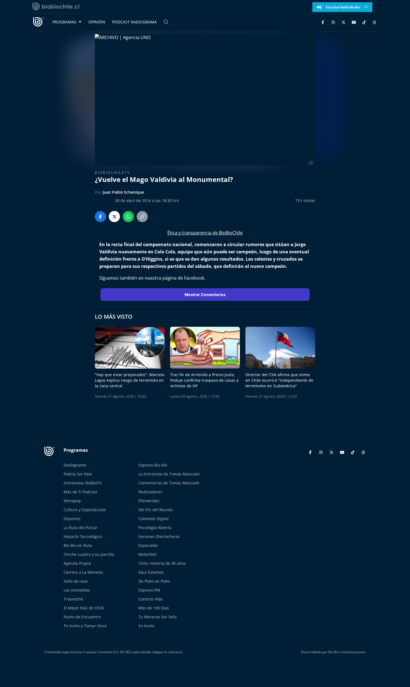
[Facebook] (322, 22)
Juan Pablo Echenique (123, 192)
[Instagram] (333, 22)
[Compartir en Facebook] (100, 216)
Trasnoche (73, 599)
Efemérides (149, 500)
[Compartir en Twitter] (114, 216)
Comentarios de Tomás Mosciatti (168, 483)
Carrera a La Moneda (83, 572)
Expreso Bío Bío (152, 465)
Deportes (72, 518)
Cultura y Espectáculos (85, 509)
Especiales (148, 545)
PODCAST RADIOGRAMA (134, 22)
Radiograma (75, 465)
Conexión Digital (153, 518)
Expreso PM (149, 590)
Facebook (194, 278)
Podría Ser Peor (78, 474)
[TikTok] (364, 22)
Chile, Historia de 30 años (162, 563)
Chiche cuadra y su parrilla (89, 554)
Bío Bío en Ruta (78, 545)
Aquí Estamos (151, 572)
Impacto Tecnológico (83, 536)
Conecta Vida (150, 599)
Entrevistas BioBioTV (83, 483)
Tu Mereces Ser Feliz (157, 616)
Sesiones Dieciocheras (159, 536)
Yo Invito (146, 625)
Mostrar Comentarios (205, 294)
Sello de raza (76, 581)
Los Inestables (77, 590)
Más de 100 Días (153, 608)
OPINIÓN (96, 22)
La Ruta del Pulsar (80, 527)
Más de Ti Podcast (80, 491)
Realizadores (150, 491)
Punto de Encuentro (82, 616)
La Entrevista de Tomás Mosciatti (169, 474)
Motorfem (147, 554)
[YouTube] (353, 22)
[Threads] (374, 22)
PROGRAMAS (64, 22)
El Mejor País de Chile (84, 608)
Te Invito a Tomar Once (85, 625)
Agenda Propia (77, 563)
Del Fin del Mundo (155, 509)
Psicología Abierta (155, 527)
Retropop (72, 500)
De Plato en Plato (154, 581)
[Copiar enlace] (142, 216)
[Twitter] (343, 22)
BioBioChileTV (112, 172)
